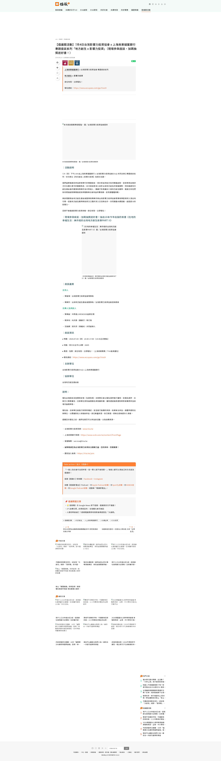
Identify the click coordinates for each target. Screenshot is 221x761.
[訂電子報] (159, 4)
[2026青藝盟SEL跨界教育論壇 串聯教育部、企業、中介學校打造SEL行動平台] (124, 607)
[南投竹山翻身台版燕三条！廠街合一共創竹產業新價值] (96, 631)
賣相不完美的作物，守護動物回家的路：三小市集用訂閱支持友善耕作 (96, 618)
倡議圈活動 (146, 10)
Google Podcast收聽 (78, 488)
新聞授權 (93, 752)
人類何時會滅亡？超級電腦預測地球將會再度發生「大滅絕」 (91, 512)
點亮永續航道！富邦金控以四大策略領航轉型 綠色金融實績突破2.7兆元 (96, 563)
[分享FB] (57, 62)
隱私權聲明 (113, 752)
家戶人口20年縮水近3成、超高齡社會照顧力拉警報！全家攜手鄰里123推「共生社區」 (124, 563)
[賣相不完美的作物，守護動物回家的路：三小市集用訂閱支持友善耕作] (96, 607)
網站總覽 (145, 752)
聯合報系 (122, 752)
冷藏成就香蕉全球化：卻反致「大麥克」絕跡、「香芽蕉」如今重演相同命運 (68, 563)
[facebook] (150, 4)
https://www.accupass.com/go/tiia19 (90, 88)
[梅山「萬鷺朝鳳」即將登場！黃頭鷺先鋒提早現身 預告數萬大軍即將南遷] (68, 576)
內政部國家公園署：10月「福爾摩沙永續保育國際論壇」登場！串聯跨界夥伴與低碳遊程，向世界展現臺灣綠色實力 (68, 643)
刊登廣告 (76, 752)
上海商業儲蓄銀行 (92, 520)
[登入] (162, 4)
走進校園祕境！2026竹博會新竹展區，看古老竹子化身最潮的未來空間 (124, 643)
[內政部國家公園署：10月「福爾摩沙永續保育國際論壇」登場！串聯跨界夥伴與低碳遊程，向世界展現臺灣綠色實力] (68, 631)
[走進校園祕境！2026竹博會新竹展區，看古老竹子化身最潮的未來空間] (124, 631)
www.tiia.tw (88, 429)
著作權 (107, 752)
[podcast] (156, 4)
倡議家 (61, 39)
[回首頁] (62, 4)
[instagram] (153, 4)
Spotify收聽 (117, 485)
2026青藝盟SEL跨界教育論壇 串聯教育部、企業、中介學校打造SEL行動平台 (123, 618)
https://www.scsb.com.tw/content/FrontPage (101, 435)
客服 (86, 752)
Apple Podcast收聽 (100, 485)
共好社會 (104, 10)
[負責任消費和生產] (71, 62)
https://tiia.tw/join (85, 453)
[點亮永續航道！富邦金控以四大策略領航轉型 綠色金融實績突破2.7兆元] (96, 552)
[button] (165, 4)
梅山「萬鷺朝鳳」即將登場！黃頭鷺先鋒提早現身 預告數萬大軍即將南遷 (68, 587)
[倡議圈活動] (165, 708)
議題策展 (134, 10)
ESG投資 (115, 520)
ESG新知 (93, 10)
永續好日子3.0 (71, 10)
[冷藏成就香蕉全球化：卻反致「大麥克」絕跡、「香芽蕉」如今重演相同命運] (68, 552)
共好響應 (124, 10)
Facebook (88, 479)
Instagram (98, 479)
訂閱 (126, 748)
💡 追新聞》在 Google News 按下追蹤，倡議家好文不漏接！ (91, 505)
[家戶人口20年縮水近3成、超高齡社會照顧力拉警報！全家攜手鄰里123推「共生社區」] (124, 552)
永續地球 (114, 10)
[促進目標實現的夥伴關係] (77, 62)
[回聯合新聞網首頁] (57, 4)
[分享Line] (57, 67)
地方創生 (79, 520)
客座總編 (59, 10)
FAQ (82, 752)
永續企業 (105, 520)
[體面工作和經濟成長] (65, 62)
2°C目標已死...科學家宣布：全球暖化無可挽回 (85, 508)
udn (56, 39)
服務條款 (101, 752)
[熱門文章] (165, 676)
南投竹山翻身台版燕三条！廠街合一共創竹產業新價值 (96, 643)
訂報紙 (130, 752)
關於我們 (137, 752)
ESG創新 (83, 10)
